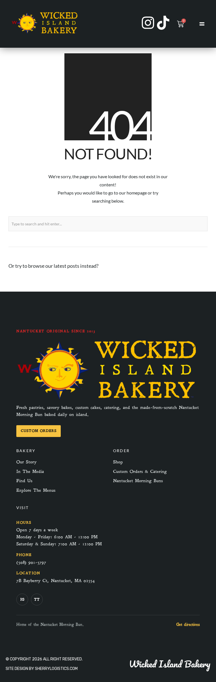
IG (22, 599)
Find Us (24, 481)
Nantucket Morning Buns (138, 481)
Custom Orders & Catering (140, 471)
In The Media (30, 471)
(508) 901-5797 (31, 562)
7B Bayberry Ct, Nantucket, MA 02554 (55, 580)
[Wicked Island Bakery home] (108, 400)
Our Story (26, 462)
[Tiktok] (163, 23)
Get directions (188, 624)
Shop (118, 462)
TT (37, 599)
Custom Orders (38, 431)
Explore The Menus (35, 490)
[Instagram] (148, 23)
